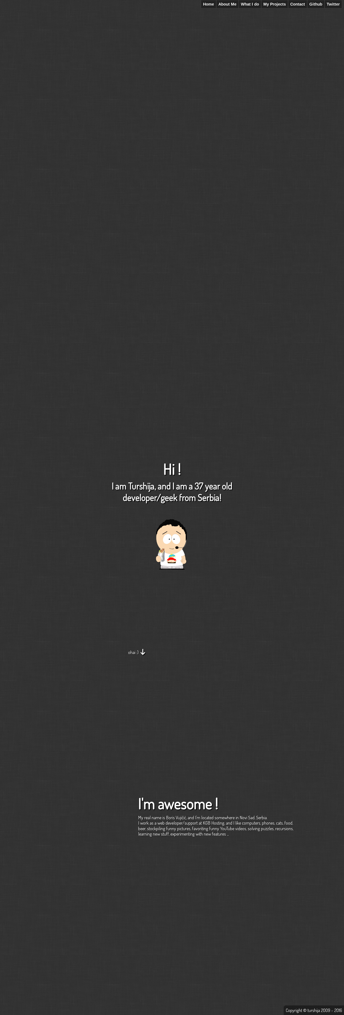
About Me (227, 4)
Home (208, 4)
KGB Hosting (213, 823)
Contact (297, 4)
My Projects (274, 4)
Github (315, 4)
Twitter (333, 4)
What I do (250, 4)
